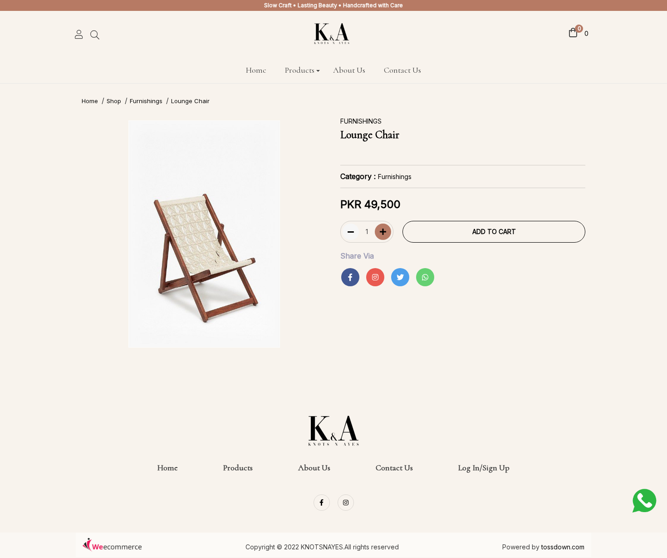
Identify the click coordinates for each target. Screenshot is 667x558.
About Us (349, 70)
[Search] (98, 36)
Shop (114, 101)
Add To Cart (494, 231)
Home (256, 70)
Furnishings (146, 101)
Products (299, 70)
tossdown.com (562, 547)
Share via (357, 256)
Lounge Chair (190, 101)
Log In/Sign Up (484, 468)
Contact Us (402, 70)
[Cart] (573, 32)
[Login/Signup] (79, 33)
